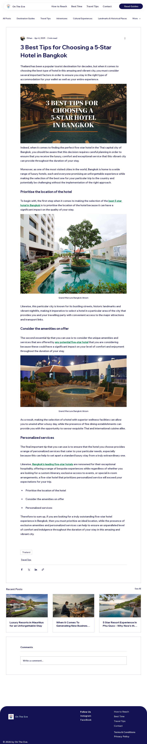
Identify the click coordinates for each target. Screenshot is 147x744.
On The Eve (18, 6)
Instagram (85, 715)
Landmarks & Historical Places (112, 18)
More (135, 18)
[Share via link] (42, 569)
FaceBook (85, 719)
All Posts (7, 18)
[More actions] (125, 38)
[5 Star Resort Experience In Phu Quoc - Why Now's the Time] (120, 605)
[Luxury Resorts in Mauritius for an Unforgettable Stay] (27, 605)
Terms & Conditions (124, 732)
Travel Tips (45, 18)
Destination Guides (26, 18)
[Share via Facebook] (21, 569)
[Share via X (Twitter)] (28, 569)
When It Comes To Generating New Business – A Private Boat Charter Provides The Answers (73, 624)
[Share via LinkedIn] (35, 569)
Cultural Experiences (82, 18)
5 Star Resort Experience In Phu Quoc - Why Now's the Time (120, 624)
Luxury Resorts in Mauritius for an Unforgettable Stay (27, 624)
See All (138, 588)
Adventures (61, 18)
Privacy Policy (121, 736)
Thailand (26, 552)
